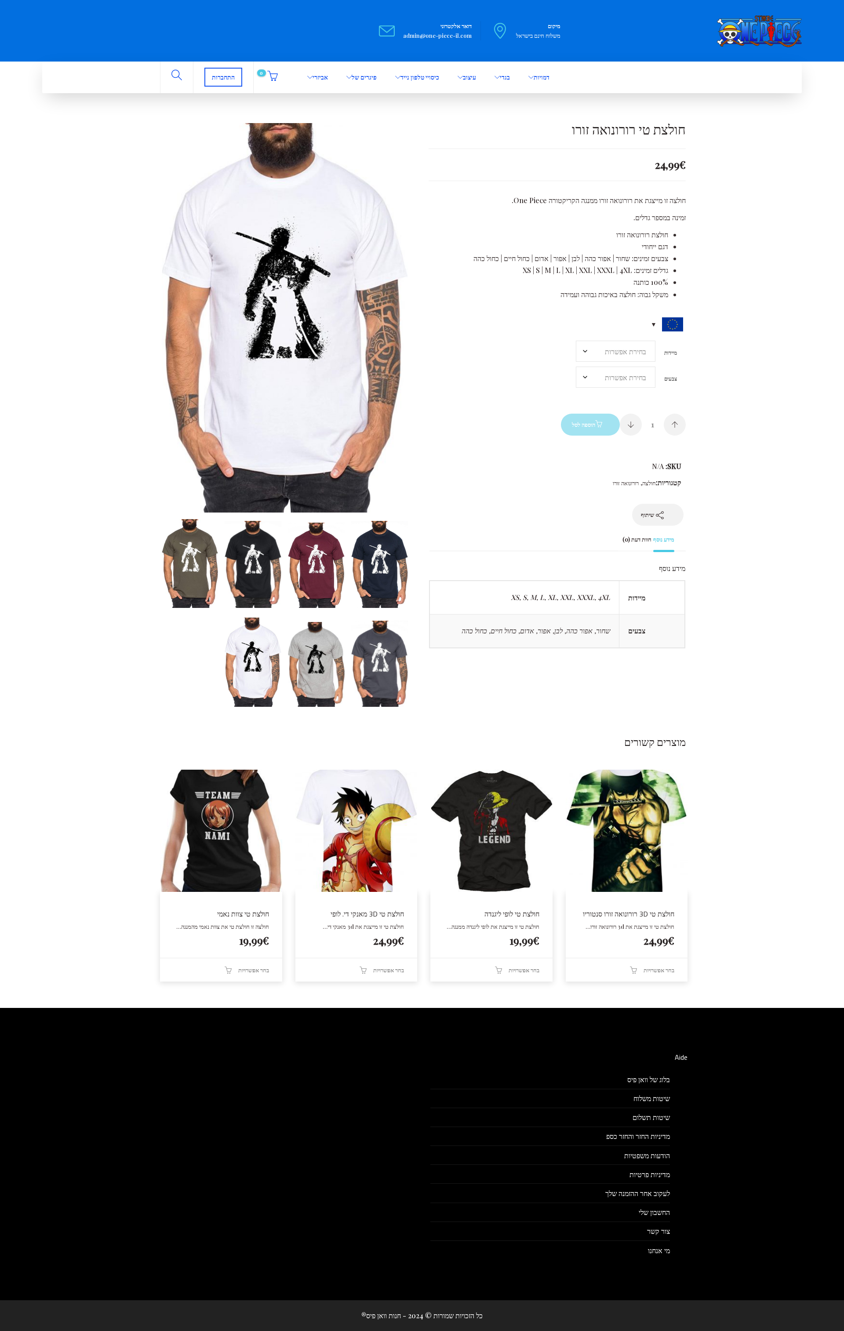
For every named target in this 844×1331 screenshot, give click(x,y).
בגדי (505, 77)
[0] (271, 77)
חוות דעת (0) (636, 539)
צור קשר (658, 1231)
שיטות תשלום (651, 1117)
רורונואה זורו (626, 483)
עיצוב (469, 77)
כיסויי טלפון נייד (419, 77)
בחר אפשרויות (659, 970)
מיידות (670, 352)
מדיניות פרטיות (649, 1174)
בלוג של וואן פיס (648, 1079)
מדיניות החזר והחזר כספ (638, 1136)
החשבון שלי (654, 1212)
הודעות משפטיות (647, 1155)
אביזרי (320, 77)
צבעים (670, 378)
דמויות (541, 77)
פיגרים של (364, 77)
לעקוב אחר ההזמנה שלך (637, 1193)
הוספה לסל (583, 424)
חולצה (649, 483)
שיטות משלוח (651, 1098)
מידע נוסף (663, 539)
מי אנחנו (659, 1250)
